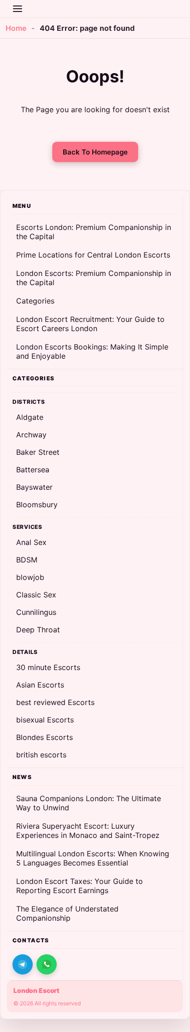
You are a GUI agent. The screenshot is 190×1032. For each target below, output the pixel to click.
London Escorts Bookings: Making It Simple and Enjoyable (92, 351)
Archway (31, 434)
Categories (35, 300)
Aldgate (29, 417)
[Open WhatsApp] (46, 964)
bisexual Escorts (45, 719)
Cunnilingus (36, 612)
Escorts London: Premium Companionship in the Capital (93, 232)
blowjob (30, 577)
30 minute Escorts (48, 667)
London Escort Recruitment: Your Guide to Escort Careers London (90, 324)
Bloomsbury (37, 504)
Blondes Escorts (44, 737)
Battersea (32, 469)
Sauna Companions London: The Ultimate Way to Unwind (88, 803)
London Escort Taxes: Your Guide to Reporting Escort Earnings (79, 886)
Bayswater (34, 487)
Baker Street (37, 452)
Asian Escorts (40, 684)
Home (16, 28)
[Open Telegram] (22, 964)
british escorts (41, 754)
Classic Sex (36, 594)
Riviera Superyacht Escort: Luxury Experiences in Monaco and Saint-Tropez (88, 830)
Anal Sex (31, 542)
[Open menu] (17, 9)
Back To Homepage (95, 152)
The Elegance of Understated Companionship (67, 913)
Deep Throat (38, 629)
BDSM (26, 559)
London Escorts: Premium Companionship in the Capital (93, 278)
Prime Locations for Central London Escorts (93, 254)
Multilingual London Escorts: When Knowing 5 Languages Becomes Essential (92, 858)
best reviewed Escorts (55, 702)
